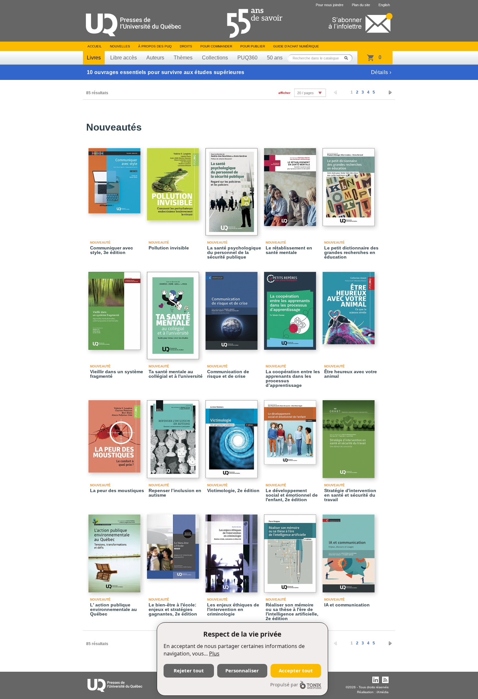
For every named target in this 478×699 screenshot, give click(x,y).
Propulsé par (284, 684)
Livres (94, 57)
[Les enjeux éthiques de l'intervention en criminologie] (232, 551)
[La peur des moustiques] (115, 433)
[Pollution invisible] (174, 181)
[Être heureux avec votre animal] (349, 305)
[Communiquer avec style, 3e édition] (115, 177)
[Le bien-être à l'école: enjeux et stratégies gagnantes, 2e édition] (174, 544)
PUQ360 (247, 57)
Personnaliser (242, 670)
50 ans (275, 57)
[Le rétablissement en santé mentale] (291, 184)
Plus (214, 653)
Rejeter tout (189, 670)
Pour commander (216, 46)
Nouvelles (120, 46)
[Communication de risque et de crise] (232, 308)
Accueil (94, 46)
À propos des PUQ (155, 46)
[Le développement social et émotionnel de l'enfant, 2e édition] (291, 429)
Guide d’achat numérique (296, 46)
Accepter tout (296, 670)
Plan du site (361, 5)
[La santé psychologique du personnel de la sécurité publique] (232, 189)
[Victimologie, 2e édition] (232, 436)
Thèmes (183, 57)
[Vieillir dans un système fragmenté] (115, 308)
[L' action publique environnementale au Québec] (115, 551)
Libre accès (123, 57)
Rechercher (348, 58)
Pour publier (252, 46)
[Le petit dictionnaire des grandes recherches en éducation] (349, 184)
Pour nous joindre (329, 5)
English (384, 5)
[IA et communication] (349, 551)
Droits (186, 46)
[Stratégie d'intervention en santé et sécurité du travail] (349, 436)
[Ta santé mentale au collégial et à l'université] (174, 312)
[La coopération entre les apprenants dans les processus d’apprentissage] (291, 308)
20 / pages (305, 93)
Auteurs (155, 57)
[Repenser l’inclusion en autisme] (174, 436)
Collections (215, 57)
